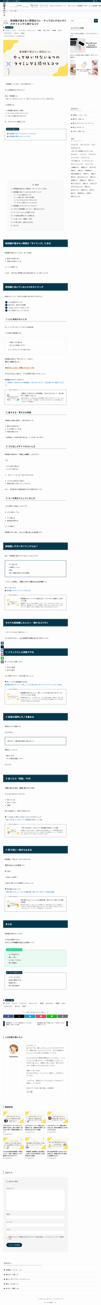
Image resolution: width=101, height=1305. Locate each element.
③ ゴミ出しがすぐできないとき (27, 200)
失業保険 (88, 170)
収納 (80, 170)
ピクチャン (85, 157)
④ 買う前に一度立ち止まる (23, 222)
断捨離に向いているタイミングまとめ (22, 133)
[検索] (96, 1)
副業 (73, 170)
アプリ (83, 154)
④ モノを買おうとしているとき (27, 203)
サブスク (91, 154)
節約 (87, 187)
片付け (59, 30)
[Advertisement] (35, 160)
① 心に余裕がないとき (24, 195)
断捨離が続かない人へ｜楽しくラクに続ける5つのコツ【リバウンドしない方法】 (33, 684)
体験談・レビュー (80, 115)
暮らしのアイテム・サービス (83, 123)
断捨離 (54, 30)
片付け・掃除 (9, 27)
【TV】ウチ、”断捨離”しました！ (82, 151)
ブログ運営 (75, 161)
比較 (85, 183)
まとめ (7, 30)
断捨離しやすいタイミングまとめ (18, 590)
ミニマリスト (22, 30)
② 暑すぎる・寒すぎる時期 (25, 197)
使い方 (93, 167)
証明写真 (81, 193)
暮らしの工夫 (78, 127)
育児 (92, 190)
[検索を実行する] (96, 21)
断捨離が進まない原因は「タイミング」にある (30, 188)
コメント (10, 1188)
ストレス (14, 30)
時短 (91, 180)
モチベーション (31, 30)
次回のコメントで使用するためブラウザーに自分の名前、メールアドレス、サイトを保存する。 (36, 1237)
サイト (8, 1229)
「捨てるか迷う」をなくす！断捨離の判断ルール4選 (23, 819)
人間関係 (75, 167)
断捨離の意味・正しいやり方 (19, 136)
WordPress (75, 148)
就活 (73, 177)
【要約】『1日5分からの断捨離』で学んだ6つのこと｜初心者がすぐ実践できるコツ (42, 394)
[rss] (94, 1)
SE (93, 145)
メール (9, 1222)
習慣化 (22, 33)
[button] (8, 1016)
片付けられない (8, 33)
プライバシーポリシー (45, 1299)
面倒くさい (75, 196)
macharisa (13, 1056)
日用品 (83, 180)
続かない (16, 33)
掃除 (92, 177)
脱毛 (73, 193)
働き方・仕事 (78, 119)
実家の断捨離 (76, 174)
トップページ (58, 1299)
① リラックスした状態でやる (24, 212)
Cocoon (74, 145)
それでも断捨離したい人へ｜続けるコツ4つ (29, 209)
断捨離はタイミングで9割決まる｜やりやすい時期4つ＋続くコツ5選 (42, 599)
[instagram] (31, 1092)
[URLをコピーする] (62, 1016)
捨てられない (46, 30)
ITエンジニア (85, 145)
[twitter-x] (28, 1092)
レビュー (89, 164)
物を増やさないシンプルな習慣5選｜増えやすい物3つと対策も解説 (30, 892)
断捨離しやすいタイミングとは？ (25, 206)
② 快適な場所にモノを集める (24, 215)
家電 (93, 174)
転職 (89, 193)
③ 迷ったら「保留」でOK (23, 219)
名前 (8, 1214)
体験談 (39, 30)
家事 (86, 174)
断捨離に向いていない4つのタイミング (27, 192)
